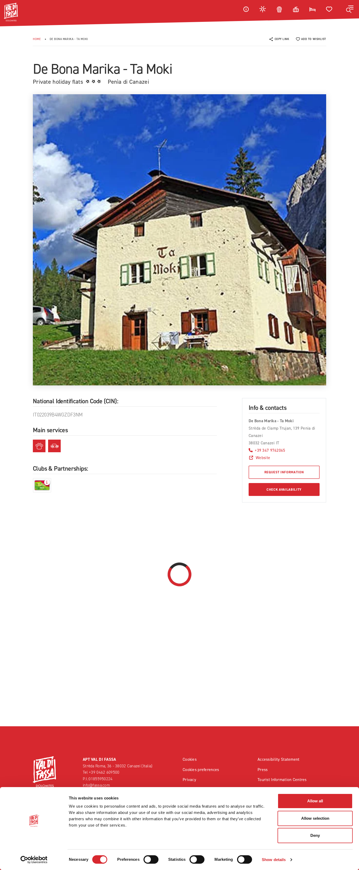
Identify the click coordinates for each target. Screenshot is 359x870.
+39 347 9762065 (270, 450)
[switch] (150, 859)
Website (263, 457)
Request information (284, 472)
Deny (315, 835)
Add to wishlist (313, 39)
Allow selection (315, 818)
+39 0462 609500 (104, 772)
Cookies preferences (201, 769)
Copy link (282, 39)
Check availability (284, 489)
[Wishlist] (329, 9)
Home (37, 39)
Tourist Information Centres (282, 779)
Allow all (315, 801)
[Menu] (350, 9)
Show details (274, 859)
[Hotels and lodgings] (312, 9)
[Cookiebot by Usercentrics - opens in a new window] (34, 860)
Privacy (189, 779)
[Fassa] (11, 12)
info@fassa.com (96, 785)
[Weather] (263, 9)
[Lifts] (296, 9)
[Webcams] (279, 9)
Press (263, 769)
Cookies (190, 759)
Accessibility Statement (279, 759)
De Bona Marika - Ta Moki (69, 39)
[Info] (246, 9)
